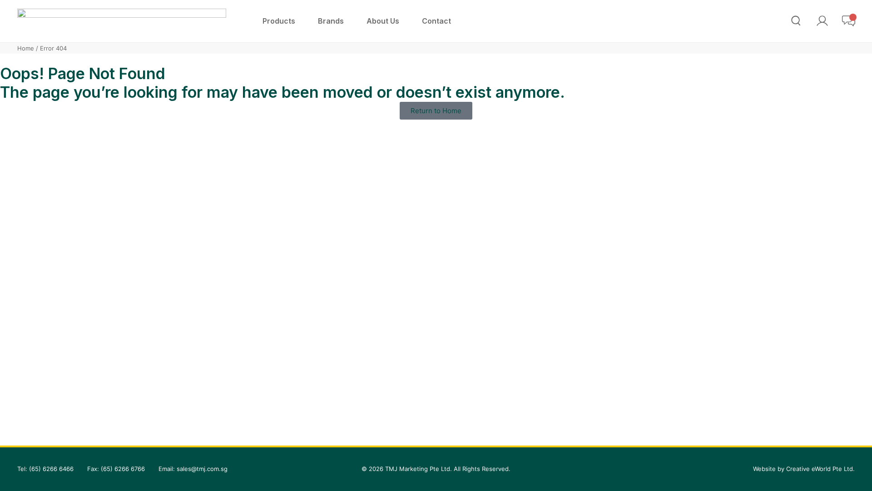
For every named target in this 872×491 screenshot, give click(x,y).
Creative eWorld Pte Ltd (819, 468)
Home (25, 48)
